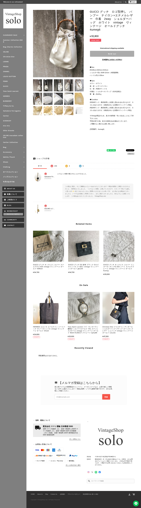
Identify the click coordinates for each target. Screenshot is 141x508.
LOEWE (6, 62)
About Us (118, 2)
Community (12, 220)
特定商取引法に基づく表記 (90, 494)
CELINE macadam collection (13, 136)
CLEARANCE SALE (10, 35)
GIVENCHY (7, 121)
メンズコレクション (10, 177)
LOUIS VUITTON (9, 76)
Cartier (6, 116)
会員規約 (62, 494)
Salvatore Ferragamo (12, 111)
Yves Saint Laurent (11, 91)
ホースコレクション (10, 172)
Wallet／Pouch (9, 157)
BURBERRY (7, 101)
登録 (106, 397)
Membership (12, 211)
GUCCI (5, 86)
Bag (4, 147)
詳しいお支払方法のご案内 (73, 465)
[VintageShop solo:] (110, 437)
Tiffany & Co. (8, 106)
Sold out (112, 54)
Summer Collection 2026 (13, 41)
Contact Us (54, 494)
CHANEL (6, 71)
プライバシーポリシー (74, 494)
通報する (130, 153)
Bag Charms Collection (12, 47)
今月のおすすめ (9, 182)
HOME (33, 494)
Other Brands (8, 131)
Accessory (7, 152)
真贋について (12, 194)
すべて (40, 166)
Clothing (6, 167)
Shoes (5, 162)
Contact (10, 225)
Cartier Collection (10, 142)
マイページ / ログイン (13, 214)
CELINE (6, 52)
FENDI (5, 81)
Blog (9, 205)
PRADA (5, 67)
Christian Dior (9, 57)
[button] (34, 310)
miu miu (6, 126)
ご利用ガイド (12, 200)
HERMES (6, 96)
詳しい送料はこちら (75, 439)
